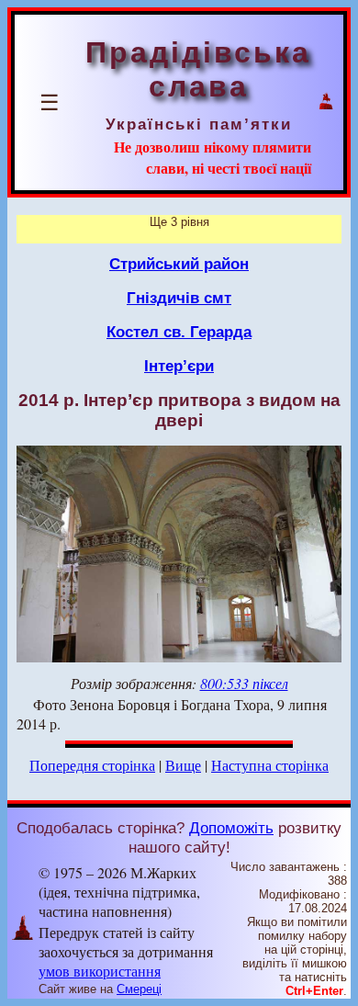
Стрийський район (179, 263)
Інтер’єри (179, 365)
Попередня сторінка (92, 764)
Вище (183, 764)
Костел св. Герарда (179, 331)
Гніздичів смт (179, 297)
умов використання (100, 970)
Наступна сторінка (270, 764)
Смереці (139, 989)
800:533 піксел (244, 683)
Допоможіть (231, 828)
